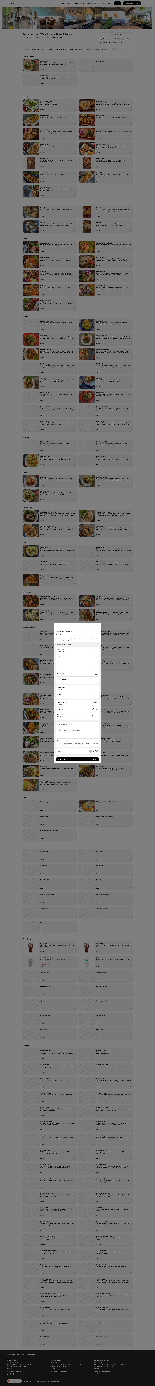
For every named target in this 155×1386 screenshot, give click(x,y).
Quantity (60, 751)
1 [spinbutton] (93, 751)
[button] (77, 759)
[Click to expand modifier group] (96, 709)
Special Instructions (64, 724)
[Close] (97, 626)
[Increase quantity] (96, 751)
